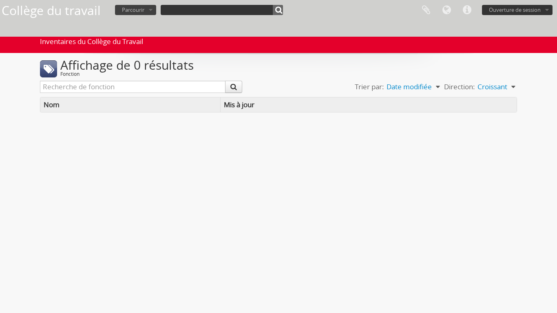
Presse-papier (426, 10)
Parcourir (133, 9)
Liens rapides (467, 10)
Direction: (459, 86)
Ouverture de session (515, 9)
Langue (446, 10)
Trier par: (369, 86)
